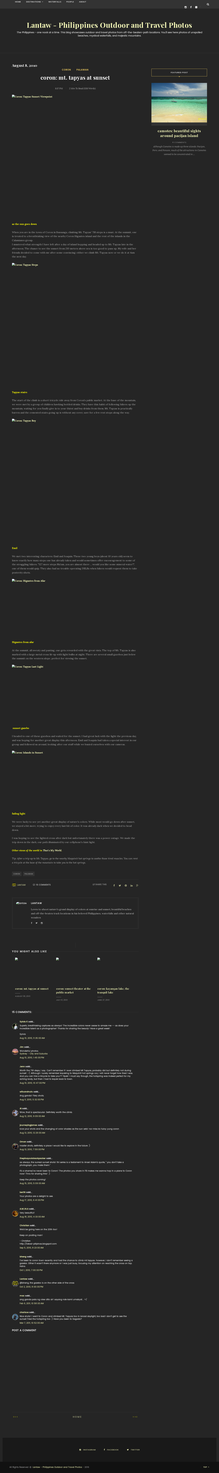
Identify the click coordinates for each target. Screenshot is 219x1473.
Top (205, 1467)
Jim (22, 1047)
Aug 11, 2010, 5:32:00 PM (32, 1100)
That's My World (52, 850)
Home (18, 2)
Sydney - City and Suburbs (34, 1054)
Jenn (22, 1067)
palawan (82, 70)
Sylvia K (24, 1022)
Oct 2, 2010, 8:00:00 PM (31, 1287)
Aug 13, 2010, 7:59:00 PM (32, 1149)
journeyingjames (28, 1125)
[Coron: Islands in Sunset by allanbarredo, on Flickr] (75, 779)
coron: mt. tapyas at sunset (32, 988)
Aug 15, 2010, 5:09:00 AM (32, 1183)
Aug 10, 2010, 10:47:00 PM (32, 1083)
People (70, 2)
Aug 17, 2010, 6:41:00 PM (32, 1200)
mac (22, 1296)
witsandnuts (26, 1092)
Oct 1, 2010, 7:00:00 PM (31, 1270)
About (82, 2)
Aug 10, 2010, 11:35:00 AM (32, 1038)
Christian (24, 1225)
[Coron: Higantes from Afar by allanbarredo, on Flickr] (75, 607)
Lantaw (21, 885)
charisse (24, 1312)
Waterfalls (54, 2)
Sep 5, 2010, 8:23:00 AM (31, 1248)
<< (16, 1417)
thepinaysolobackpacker (33, 1158)
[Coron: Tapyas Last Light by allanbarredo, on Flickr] (75, 693)
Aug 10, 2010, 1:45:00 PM (32, 1058)
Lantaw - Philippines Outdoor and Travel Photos (109, 25)
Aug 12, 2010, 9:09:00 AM (32, 1116)
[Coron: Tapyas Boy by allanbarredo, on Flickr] (75, 480)
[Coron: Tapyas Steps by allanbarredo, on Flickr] (75, 324)
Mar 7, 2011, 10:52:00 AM (31, 1323)
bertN (22, 1192)
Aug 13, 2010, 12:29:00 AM (32, 1133)
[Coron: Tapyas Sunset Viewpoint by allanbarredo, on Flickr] (75, 156)
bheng (23, 1257)
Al (21, 1108)
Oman (23, 1142)
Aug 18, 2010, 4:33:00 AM (32, 1217)
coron (66, 70)
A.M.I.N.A (24, 1209)
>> (134, 1417)
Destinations (33, 2)
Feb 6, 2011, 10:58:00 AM (32, 1303)
